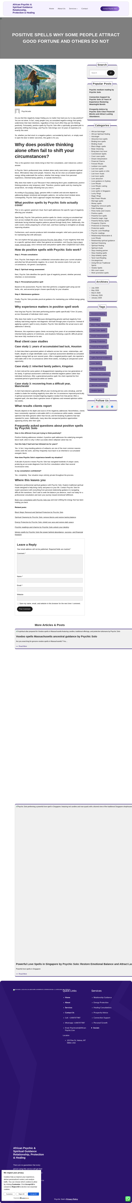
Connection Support (102, 1018)
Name (20, 576)
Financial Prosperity (99, 347)
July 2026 (95, 288)
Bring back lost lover (99, 151)
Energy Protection (98, 341)
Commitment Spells (98, 154)
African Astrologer (98, 132)
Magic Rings (96, 196)
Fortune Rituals (97, 164)
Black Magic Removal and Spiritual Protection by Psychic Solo (39, 512)
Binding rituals (96, 144)
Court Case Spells (98, 330)
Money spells (96, 203)
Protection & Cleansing (100, 226)
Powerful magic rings (99, 218)
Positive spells (97, 213)
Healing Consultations (102, 1008)
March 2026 (95, 293)
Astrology (95, 319)
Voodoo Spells (96, 268)
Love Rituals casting (99, 186)
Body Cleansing (97, 149)
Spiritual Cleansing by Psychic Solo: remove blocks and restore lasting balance (45, 517)
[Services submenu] (77, 8)
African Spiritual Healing (100, 134)
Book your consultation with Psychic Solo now (32, 500)
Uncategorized (97, 260)
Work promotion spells (100, 273)
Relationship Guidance (100, 374)
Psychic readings (98, 233)
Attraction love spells (99, 139)
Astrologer (95, 136)
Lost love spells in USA (100, 171)
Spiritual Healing (97, 246)
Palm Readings (97, 208)
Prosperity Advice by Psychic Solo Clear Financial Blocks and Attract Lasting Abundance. (102, 113)
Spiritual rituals (97, 248)
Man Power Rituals (98, 198)
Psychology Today (32, 193)
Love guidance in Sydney (101, 181)
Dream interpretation (99, 159)
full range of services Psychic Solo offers (46, 240)
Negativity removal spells (101, 206)
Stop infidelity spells (99, 255)
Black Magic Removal (99, 325)
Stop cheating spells (99, 253)
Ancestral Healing (98, 314)
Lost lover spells (97, 176)
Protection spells (97, 228)
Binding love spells (98, 141)
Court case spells (98, 156)
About (67, 1003)
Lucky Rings (96, 193)
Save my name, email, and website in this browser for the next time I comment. (50, 603)
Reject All (21, 1194)
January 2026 (96, 298)
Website (20, 595)
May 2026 (95, 290)
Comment (21, 553)
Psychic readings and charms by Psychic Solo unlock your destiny (42, 527)
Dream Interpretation (99, 336)
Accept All (33, 1194)
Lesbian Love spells (99, 166)
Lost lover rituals (97, 174)
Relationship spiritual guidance (103, 241)
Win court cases (97, 270)
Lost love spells (97, 169)
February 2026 (97, 295)
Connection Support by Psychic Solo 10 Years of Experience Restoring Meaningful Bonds (100, 100)
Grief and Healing (98, 352)
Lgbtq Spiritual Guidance (100, 358)
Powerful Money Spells (100, 221)
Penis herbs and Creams (100, 211)
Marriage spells (97, 201)
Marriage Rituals (97, 369)
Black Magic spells (98, 146)
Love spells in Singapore (100, 191)
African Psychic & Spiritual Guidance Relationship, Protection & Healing (24, 8)
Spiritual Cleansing (98, 243)
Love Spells (95, 363)
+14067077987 (74, 1018)
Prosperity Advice (101, 1013)
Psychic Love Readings (100, 231)
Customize (9, 1194)
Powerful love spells (99, 216)
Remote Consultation (99, 380)
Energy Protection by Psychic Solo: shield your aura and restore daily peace (44, 522)
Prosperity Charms (98, 223)
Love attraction (97, 179)
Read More (23, 646)
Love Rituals (96, 184)
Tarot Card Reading (98, 258)
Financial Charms (98, 161)
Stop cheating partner (99, 250)
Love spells (95, 189)
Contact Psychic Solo (110, 9)
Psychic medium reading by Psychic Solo (101, 91)
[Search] (111, 73)
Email (20, 585)
